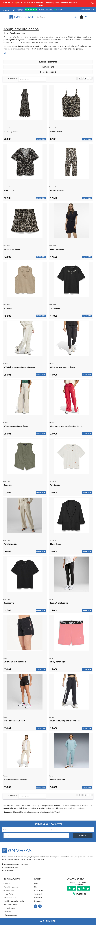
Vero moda (6, 128)
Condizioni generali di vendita (14, 901)
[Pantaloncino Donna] (24, 220)
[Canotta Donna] (71, 102)
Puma (51, 599)
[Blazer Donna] (71, 515)
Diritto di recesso (9, 908)
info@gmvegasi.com (11, 867)
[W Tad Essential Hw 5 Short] (24, 692)
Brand (36, 883)
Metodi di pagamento (11, 887)
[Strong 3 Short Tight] (71, 633)
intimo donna (48, 67)
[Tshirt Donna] (24, 161)
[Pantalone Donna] (71, 161)
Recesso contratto (10, 897)
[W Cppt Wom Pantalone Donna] (24, 397)
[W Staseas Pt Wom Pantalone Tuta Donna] (71, 397)
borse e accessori (48, 72)
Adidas (5, 363)
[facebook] (35, 906)
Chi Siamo (7, 883)
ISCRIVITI (83, 835)
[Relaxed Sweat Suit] (71, 750)
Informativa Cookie (10, 915)
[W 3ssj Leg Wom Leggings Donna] (71, 338)
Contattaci (38, 894)
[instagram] (40, 906)
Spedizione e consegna (11, 904)
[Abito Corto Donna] (71, 220)
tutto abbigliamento (48, 61)
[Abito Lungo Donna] (24, 102)
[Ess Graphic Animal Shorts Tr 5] (24, 633)
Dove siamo (38, 901)
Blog (35, 887)
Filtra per (49, 921)
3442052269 (5, 11)
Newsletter (38, 897)
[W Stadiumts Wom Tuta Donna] (24, 750)
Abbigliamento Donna (17, 33)
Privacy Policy (8, 894)
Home (6, 33)
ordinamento (12, 78)
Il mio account (39, 890)
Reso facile (7, 911)
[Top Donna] (24, 279)
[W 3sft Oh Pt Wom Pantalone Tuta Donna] (24, 338)
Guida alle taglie (9, 890)
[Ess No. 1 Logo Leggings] (71, 574)
